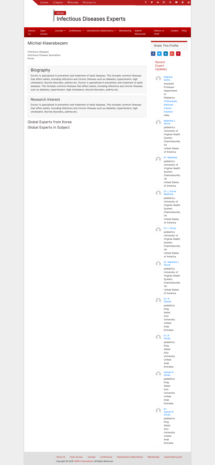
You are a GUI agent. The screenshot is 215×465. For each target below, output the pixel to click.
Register (59, 2)
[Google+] (164, 2)
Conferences (75, 30)
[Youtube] (176, 2)
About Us (60, 457)
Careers (174, 30)
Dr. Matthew (170, 157)
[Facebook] (145, 2)
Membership (125, 30)
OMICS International (83, 461)
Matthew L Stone (170, 122)
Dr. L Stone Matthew (170, 193)
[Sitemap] (188, 2)
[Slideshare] (182, 2)
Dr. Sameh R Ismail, (168, 411)
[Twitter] (152, 2)
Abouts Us (31, 32)
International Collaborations (100, 30)
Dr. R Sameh (167, 300)
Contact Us (90, 2)
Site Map (74, 2)
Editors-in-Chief (159, 32)
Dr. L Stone (170, 228)
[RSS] (170, 2)
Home (45, 2)
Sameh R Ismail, (168, 373)
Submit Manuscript (140, 32)
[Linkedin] (158, 2)
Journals (59, 30)
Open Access (44, 32)
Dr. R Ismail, (167, 337)
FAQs (184, 30)
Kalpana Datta (168, 78)
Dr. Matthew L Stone (171, 263)
